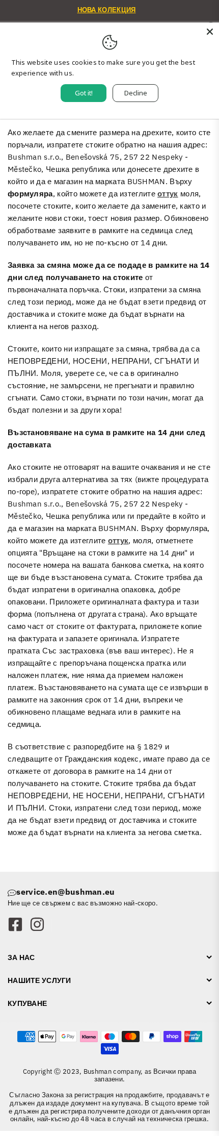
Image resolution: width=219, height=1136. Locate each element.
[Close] (210, 32)
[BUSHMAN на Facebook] (18, 925)
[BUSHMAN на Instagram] (40, 925)
